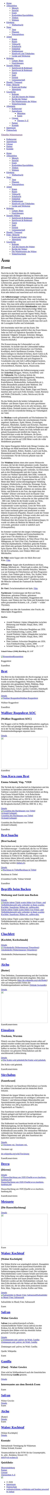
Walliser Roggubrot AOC (18, 713)
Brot (4, 671)
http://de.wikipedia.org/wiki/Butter (32, 980)
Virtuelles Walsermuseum (11, 135)
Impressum (11, 1484)
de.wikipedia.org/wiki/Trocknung (15, 1154)
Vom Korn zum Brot (15, 776)
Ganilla (6, 1361)
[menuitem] (27, 3)
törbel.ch (20, 863)
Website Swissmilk (38, 985)
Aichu (5, 964)
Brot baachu (9, 835)
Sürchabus (8, 1075)
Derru (5, 1164)
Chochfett (8, 934)
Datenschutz (11, 1487)
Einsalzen (7, 1030)
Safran (5, 1312)
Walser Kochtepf (12, 1253)
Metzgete (7, 1201)
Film (8, 560)
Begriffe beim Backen (16, 889)
